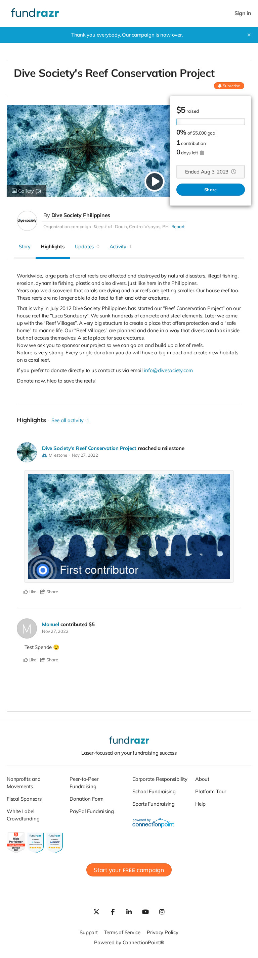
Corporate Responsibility (159, 779)
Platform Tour (210, 791)
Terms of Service (122, 932)
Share (210, 189)
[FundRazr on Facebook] (113, 912)
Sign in (242, 13)
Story (25, 246)
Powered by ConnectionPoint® (129, 942)
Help (200, 804)
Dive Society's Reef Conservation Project (89, 448)
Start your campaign (129, 870)
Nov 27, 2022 (85, 455)
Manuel (50, 624)
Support (88, 932)
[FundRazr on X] (96, 912)
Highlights (53, 246)
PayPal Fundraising (92, 811)
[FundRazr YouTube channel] (145, 912)
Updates (87, 246)
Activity (121, 246)
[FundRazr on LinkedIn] (129, 912)
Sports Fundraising (153, 804)
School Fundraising (154, 791)
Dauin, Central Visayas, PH (141, 226)
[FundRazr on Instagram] (162, 912)
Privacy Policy (162, 932)
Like (32, 591)
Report (178, 226)
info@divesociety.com (168, 370)
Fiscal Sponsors (24, 799)
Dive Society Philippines (81, 215)
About (202, 779)
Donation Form (86, 799)
